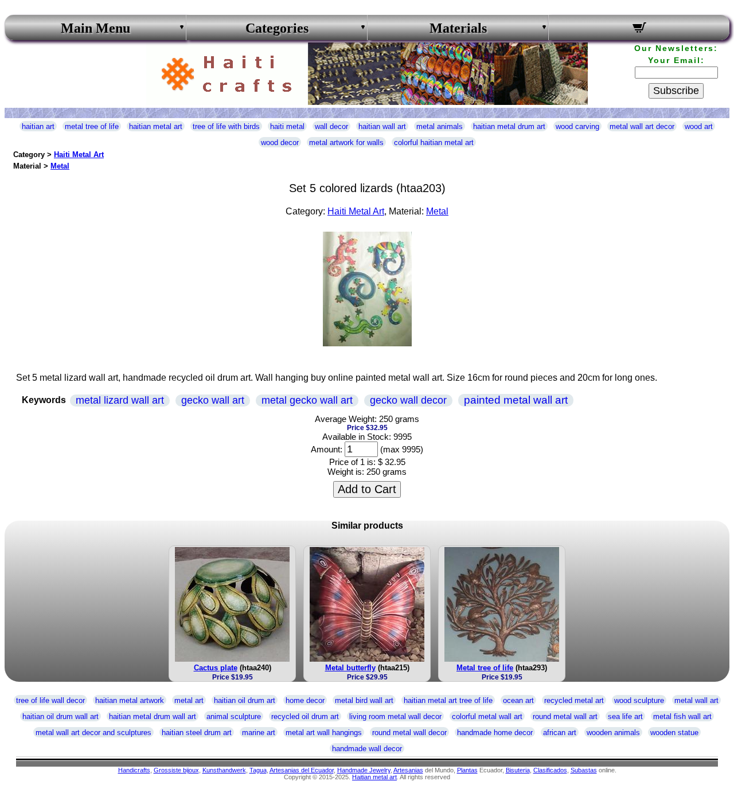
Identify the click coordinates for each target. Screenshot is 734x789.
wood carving (577, 126)
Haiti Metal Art (79, 154)
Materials (458, 28)
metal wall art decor (642, 126)
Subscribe (676, 90)
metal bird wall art (364, 700)
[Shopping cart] (639, 29)
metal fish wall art (682, 716)
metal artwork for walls (346, 142)
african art (559, 732)
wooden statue (674, 732)
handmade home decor (495, 732)
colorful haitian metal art (434, 142)
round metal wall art (565, 716)
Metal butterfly (350, 667)
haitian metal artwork (129, 700)
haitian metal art (155, 126)
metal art (189, 700)
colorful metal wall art (487, 716)
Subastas (584, 770)
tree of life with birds (226, 126)
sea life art (625, 716)
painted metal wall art (516, 400)
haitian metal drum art (509, 126)
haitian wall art (382, 126)
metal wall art (696, 700)
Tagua (258, 770)
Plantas (467, 770)
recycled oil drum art (305, 716)
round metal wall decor (409, 732)
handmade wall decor (367, 748)
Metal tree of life (484, 667)
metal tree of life (92, 126)
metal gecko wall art (307, 400)
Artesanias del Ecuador (302, 770)
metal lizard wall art (120, 400)
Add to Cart (367, 489)
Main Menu (95, 28)
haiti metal (287, 126)
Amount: (326, 449)
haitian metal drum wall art (152, 716)
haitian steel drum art (197, 732)
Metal (59, 166)
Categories (277, 28)
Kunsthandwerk (224, 770)
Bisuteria (518, 770)
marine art (258, 732)
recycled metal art (574, 700)
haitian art (38, 126)
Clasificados (550, 770)
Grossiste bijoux (176, 770)
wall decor (331, 126)
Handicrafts (134, 770)
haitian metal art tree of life (448, 700)
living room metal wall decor (395, 716)
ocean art (518, 700)
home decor (305, 700)
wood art (699, 126)
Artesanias (408, 770)
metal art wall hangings (324, 732)
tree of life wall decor (50, 700)
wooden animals (613, 732)
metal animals (439, 126)
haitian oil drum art (244, 700)
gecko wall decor (408, 400)
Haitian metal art (374, 777)
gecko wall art (212, 400)
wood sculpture (639, 700)
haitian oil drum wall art (60, 716)
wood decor (280, 142)
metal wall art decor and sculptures (93, 732)
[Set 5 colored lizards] (367, 343)
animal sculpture (233, 716)
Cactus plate (215, 667)
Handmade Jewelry (364, 770)
